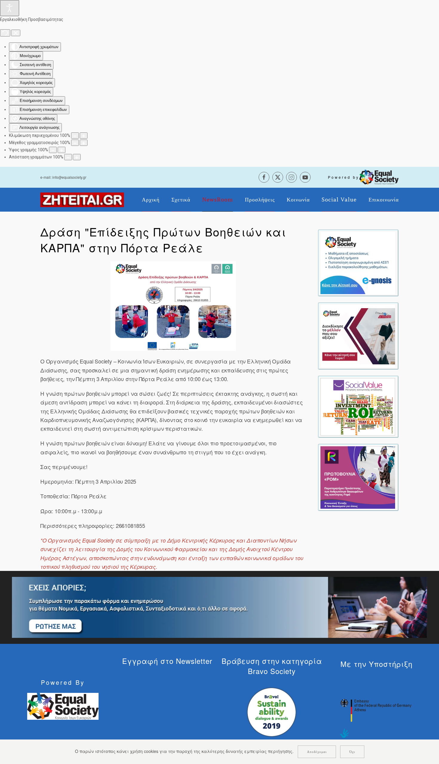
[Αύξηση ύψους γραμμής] (61, 150)
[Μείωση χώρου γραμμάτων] (68, 157)
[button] (173, 306)
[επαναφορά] (5, 32)
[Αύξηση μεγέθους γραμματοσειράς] (84, 143)
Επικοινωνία (384, 199)
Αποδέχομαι (317, 752)
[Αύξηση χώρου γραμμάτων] (77, 157)
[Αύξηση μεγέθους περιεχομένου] (84, 135)
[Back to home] (82, 200)
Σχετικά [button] (180, 199)
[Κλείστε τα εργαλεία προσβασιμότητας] (15, 33)
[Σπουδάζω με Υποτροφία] (357, 335)
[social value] (357, 406)
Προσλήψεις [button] (260, 199)
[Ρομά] (357, 477)
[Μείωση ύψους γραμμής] (53, 150)
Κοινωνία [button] (298, 199)
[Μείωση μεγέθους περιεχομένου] (75, 135)
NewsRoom (217, 199)
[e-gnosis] (357, 262)
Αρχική (150, 199)
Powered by (343, 177)
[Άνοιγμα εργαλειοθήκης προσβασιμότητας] (9, 8)
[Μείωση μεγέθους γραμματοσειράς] (75, 143)
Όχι (352, 752)
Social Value (339, 199)
